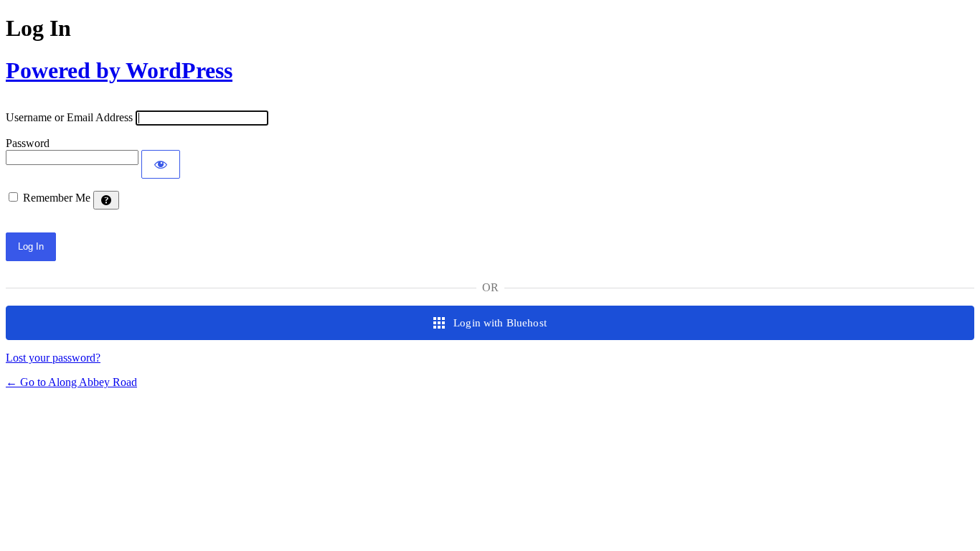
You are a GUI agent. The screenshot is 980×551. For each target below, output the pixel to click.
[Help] (106, 200)
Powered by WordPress (119, 70)
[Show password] (160, 164)
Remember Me (56, 198)
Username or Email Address (69, 117)
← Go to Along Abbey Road (71, 382)
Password (28, 143)
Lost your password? (53, 358)
